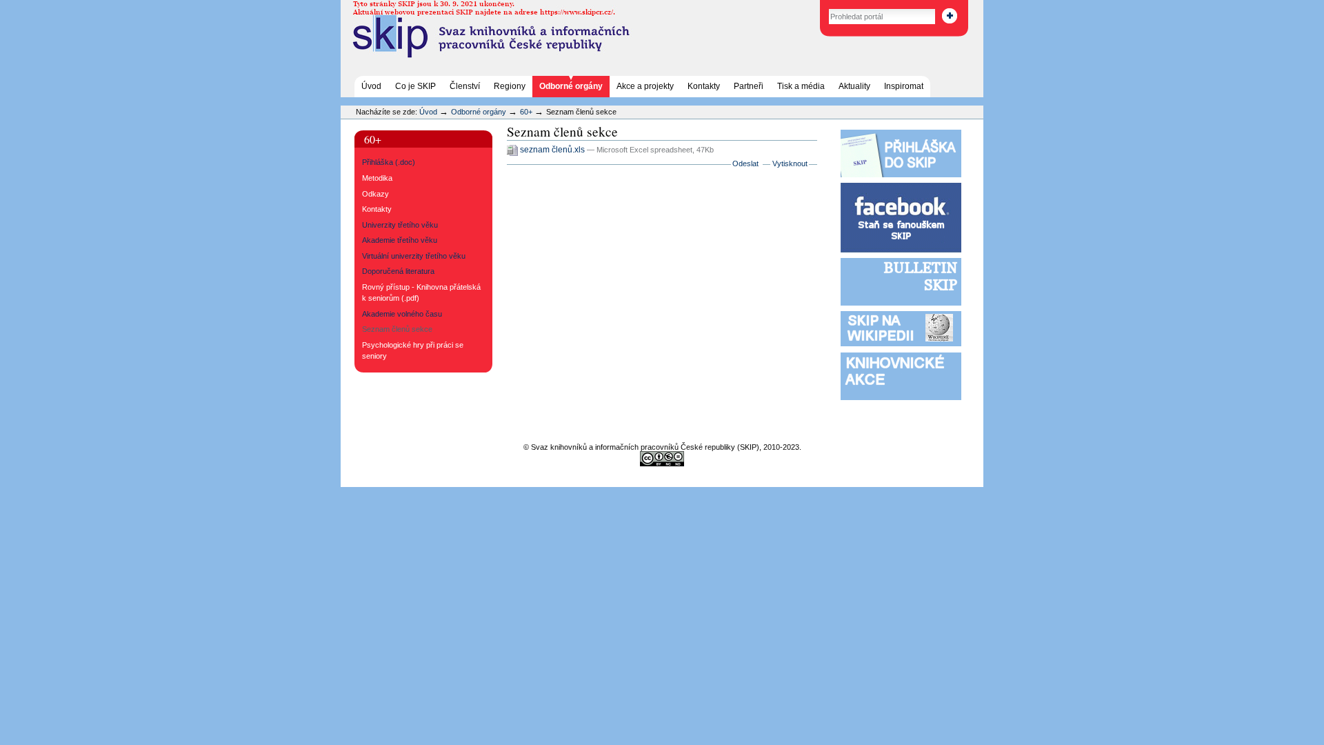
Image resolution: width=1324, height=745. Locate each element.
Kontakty (704, 86)
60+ (526, 112)
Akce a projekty (645, 86)
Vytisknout (790, 163)
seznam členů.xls (552, 150)
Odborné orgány (571, 86)
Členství (465, 86)
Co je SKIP (415, 86)
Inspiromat (903, 86)
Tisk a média (801, 86)
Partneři (748, 86)
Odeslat (745, 163)
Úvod (371, 86)
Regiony (509, 86)
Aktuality (854, 86)
